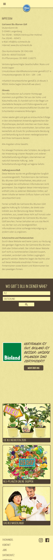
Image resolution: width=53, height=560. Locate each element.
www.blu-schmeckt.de (21, 45)
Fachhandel (8, 539)
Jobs (5, 550)
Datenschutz (9, 555)
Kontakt (7, 544)
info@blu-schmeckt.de (19, 41)
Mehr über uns (33, 368)
